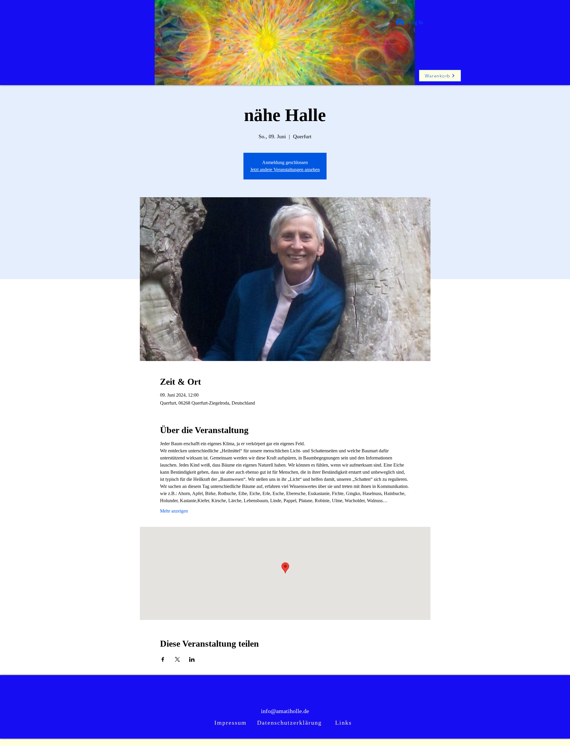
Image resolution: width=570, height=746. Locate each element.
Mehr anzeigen (174, 510)
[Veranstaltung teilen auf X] (177, 659)
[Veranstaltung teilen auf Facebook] (163, 659)
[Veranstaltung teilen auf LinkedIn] (192, 659)
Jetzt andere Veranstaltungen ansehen (285, 169)
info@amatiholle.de (285, 711)
